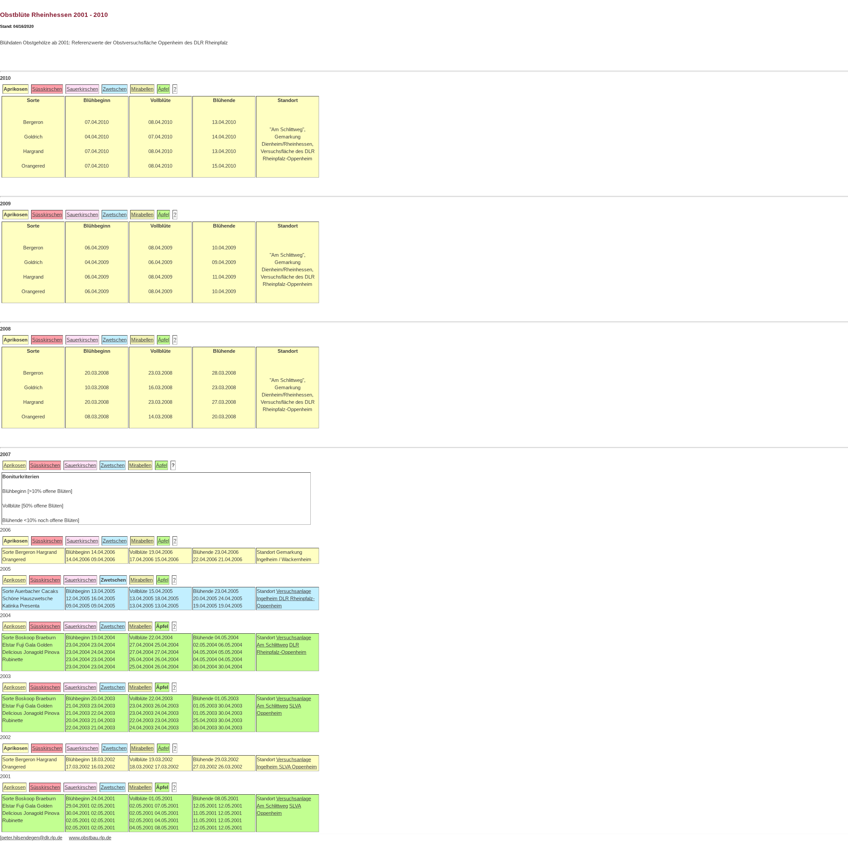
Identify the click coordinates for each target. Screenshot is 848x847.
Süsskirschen (47, 89)
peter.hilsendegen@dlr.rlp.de (31, 837)
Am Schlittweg (272, 645)
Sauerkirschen (82, 89)
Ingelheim (268, 598)
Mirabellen (142, 89)
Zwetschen (115, 89)
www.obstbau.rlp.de (90, 837)
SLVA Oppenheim (298, 766)
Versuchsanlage (293, 591)
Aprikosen (15, 465)
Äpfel (163, 89)
